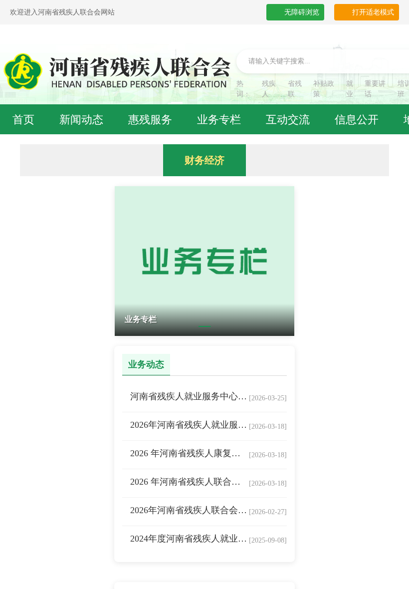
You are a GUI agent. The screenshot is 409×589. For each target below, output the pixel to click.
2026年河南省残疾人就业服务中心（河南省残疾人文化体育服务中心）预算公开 (189, 425)
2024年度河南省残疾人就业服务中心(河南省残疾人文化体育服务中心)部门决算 (189, 539)
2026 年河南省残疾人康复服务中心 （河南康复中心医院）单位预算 (189, 453)
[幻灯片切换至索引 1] (205, 326)
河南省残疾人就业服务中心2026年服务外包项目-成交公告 (189, 396)
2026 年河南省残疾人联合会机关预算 (189, 482)
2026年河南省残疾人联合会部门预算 (189, 510)
